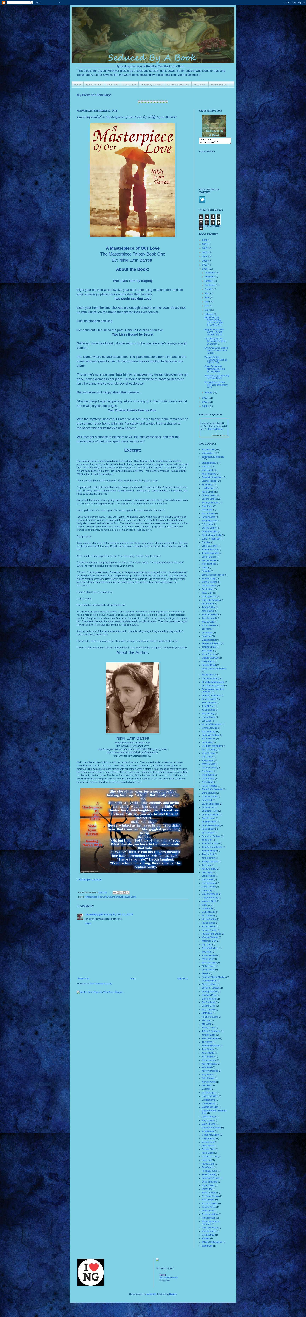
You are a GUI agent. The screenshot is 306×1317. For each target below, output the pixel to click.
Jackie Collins (208, 607)
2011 (205, 406)
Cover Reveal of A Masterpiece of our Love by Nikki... (214, 369)
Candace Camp (209, 796)
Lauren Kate (208, 879)
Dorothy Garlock (209, 991)
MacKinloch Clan (210, 1107)
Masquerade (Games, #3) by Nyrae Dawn (216, 376)
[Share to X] (121, 892)
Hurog (163, 1275)
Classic (205, 973)
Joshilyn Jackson (210, 861)
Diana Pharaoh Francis (213, 575)
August (208, 289)
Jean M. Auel (208, 706)
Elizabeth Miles (209, 995)
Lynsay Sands (208, 517)
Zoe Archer (207, 629)
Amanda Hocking (210, 948)
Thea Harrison (209, 1218)
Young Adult (207, 453)
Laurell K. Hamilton (211, 539)
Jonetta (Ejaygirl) (94, 914)
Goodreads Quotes (220, 435)
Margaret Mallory (210, 897)
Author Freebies (209, 786)
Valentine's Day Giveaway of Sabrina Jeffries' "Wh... (215, 360)
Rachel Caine (208, 923)
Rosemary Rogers (210, 1178)
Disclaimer (200, 84)
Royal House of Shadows (214, 669)
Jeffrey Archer (208, 1027)
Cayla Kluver (208, 807)
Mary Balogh (208, 1120)
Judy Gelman (208, 1049)
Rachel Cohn (208, 1164)
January (209, 392)
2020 (205, 244)
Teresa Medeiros (210, 1214)
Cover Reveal (114, 897)
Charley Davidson (210, 814)
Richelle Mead (209, 665)
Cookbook (207, 636)
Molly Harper (208, 661)
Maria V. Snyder (209, 582)
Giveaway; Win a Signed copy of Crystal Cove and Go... (216, 350)
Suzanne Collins (210, 1203)
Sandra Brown (209, 738)
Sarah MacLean (209, 521)
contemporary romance (213, 457)
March (208, 310)
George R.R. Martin (211, 643)
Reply (88, 923)
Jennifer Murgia (209, 851)
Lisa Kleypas (208, 488)
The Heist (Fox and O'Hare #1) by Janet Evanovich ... (215, 341)
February (209, 314)
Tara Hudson (208, 1211)
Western (206, 1238)
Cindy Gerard (208, 970)
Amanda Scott (208, 764)
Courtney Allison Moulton (214, 977)
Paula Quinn (208, 1153)
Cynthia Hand (208, 818)
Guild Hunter (208, 604)
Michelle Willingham (211, 724)
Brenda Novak (209, 793)
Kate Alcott (207, 1067)
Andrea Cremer (209, 768)
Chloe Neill (207, 632)
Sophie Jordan (209, 675)
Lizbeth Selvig (208, 1100)
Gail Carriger (208, 832)
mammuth (151, 1294)
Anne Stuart (207, 782)
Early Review (208, 449)
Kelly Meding (208, 713)
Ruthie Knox (208, 589)
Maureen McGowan (211, 1127)
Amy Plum (206, 952)
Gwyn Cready (208, 1009)
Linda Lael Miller (210, 1096)
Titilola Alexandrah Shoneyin (211, 1222)
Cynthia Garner (209, 528)
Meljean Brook (209, 1138)
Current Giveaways (178, 84)
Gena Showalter (209, 531)
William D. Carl (209, 941)
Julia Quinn (207, 650)
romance (206, 466)
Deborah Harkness (211, 695)
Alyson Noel (207, 760)
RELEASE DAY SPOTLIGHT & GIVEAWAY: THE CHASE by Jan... (213, 321)
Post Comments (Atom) (101, 984)
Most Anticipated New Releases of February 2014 (216, 385)
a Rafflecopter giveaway (89, 879)
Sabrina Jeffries (209, 499)
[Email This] (114, 892)
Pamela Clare (208, 1149)
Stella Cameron (209, 1192)
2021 (205, 240)
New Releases (209, 474)
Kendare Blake (209, 869)
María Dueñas (208, 1124)
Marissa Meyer (209, 1117)
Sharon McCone (209, 1182)
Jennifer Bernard (210, 549)
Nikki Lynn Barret (128, 897)
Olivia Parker (208, 1146)
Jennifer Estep (209, 578)
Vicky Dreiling (208, 753)
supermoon (207, 1246)
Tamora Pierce (209, 1207)
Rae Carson (207, 1167)
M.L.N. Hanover (209, 625)
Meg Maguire (208, 1131)
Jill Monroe (207, 1042)
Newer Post (83, 978)
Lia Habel (206, 1089)
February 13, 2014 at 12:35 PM (118, 914)
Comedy (206, 571)
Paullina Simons (209, 1156)
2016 (205, 261)
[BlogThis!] (118, 892)
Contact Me (129, 84)
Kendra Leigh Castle (212, 535)
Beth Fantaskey (209, 962)
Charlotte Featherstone (213, 682)
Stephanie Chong (210, 1196)
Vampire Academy (210, 678)
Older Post (182, 978)
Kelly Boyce (207, 1074)
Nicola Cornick (209, 919)
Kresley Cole (208, 622)
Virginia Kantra (209, 1231)
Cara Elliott (207, 800)
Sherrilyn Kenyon (210, 502)
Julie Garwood (209, 618)
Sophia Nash (208, 1185)
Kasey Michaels (209, 1064)
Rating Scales (93, 84)
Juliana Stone (208, 710)
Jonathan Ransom (210, 1045)
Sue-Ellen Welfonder (212, 746)
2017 (205, 256)
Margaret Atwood (210, 894)
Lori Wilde (206, 721)
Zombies (206, 542)
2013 (205, 398)
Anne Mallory (208, 778)
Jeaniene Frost (209, 647)
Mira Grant (207, 908)
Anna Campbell (209, 955)
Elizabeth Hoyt (209, 640)
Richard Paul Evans (211, 934)
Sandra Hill (207, 742)
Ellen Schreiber (209, 999)
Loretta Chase (208, 717)
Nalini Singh (208, 492)
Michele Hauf (208, 1142)
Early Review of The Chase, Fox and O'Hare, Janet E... (214, 332)
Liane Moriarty (209, 886)
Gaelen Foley (208, 829)
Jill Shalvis (207, 484)
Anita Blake (207, 510)
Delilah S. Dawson (211, 988)
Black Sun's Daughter (212, 789)
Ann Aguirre (207, 771)
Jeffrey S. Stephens (211, 1031)
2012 (205, 402)
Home (77, 84)
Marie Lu (206, 905)
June (207, 297)
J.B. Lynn (206, 1020)
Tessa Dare (207, 593)
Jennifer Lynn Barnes (212, 847)
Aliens (205, 567)
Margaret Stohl (209, 901)
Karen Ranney (209, 654)
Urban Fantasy (209, 463)
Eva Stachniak (209, 1002)
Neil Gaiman (208, 916)
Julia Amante (208, 1053)
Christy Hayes (208, 966)
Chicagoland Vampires (213, 686)
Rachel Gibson (209, 926)
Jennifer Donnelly (210, 843)
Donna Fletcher (209, 699)
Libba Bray (207, 890)
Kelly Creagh (208, 1078)
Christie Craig (208, 495)
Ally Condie (207, 757)
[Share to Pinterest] (128, 892)
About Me (112, 84)
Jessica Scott (208, 854)
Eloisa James (208, 513)
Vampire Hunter (209, 560)
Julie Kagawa (208, 1056)
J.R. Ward (206, 1024)
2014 (205, 269)
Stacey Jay (207, 1189)
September (210, 285)
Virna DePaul (208, 1235)
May (207, 301)
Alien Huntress (209, 564)
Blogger (173, 1294)
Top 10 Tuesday (209, 749)
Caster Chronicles (210, 804)
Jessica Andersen (210, 1038)
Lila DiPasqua (208, 1092)
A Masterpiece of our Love (96, 897)
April (207, 306)
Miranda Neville (209, 728)
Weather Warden (210, 937)
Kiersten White (209, 1082)
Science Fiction (209, 481)
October (209, 281)
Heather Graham (210, 1017)
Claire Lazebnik (209, 546)
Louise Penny (208, 1103)
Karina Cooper (209, 1060)
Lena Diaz (207, 1085)
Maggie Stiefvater (210, 658)
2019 (205, 248)
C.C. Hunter (207, 524)
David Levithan (209, 984)
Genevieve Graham (211, 836)
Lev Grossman (209, 883)
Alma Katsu (207, 506)
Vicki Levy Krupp (210, 1228)
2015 (205, 265)
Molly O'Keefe (208, 912)
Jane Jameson (209, 703)
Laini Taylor (207, 872)
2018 (205, 252)
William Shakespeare (212, 1242)
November (210, 277)
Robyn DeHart (209, 1174)
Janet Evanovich (210, 614)
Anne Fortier (208, 959)
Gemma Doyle (209, 1006)
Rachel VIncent (209, 930)
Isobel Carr (207, 840)
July (207, 293)
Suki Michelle (208, 1200)
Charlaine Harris (210, 811)
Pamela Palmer (215, 429)
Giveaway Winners (151, 84)
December (210, 272)
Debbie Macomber (211, 825)
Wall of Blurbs (218, 84)
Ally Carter (207, 944)
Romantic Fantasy (210, 735)
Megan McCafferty (210, 1135)
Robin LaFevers (209, 1171)
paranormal (207, 470)
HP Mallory (207, 1013)
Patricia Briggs (209, 731)
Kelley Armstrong (210, 1071)
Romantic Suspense (211, 477)
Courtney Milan (209, 981)
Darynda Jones (209, 822)
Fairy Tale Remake (211, 600)
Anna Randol (208, 775)
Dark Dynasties (209, 596)
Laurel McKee (208, 876)
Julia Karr (206, 865)
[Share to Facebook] (124, 892)
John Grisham (208, 858)
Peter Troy (207, 1160)
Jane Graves (208, 611)
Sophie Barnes (209, 557)
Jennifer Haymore (210, 553)
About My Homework (169, 1277)
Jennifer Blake (209, 1035)
